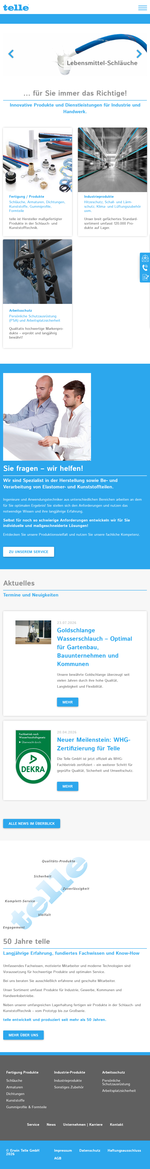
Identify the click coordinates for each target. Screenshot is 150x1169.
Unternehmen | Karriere (83, 1124)
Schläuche (14, 1080)
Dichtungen (15, 1094)
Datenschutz (89, 1150)
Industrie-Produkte (69, 1072)
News (51, 1124)
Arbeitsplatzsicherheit (119, 1090)
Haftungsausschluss (124, 1150)
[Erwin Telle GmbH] (16, 8)
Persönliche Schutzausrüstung (116, 1082)
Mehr (67, 702)
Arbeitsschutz (113, 1072)
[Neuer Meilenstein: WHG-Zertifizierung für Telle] (33, 757)
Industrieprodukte (68, 1080)
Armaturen (14, 1087)
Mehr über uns (23, 1035)
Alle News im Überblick (32, 823)
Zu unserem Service (28, 552)
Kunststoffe (15, 1100)
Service (33, 1124)
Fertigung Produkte (22, 1072)
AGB (57, 1158)
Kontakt (116, 1124)
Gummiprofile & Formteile (26, 1107)
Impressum (63, 1150)
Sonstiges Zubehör (69, 1087)
